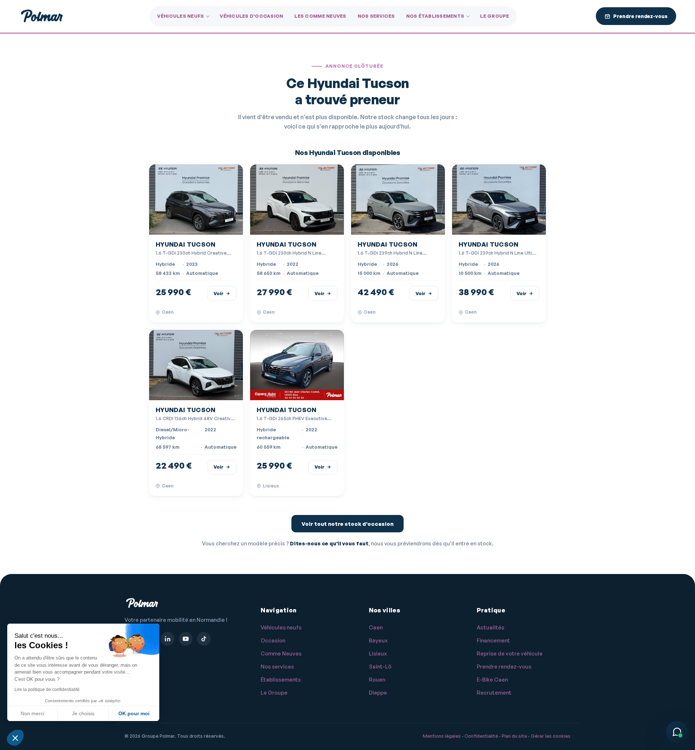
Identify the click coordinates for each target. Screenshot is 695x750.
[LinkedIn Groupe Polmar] (167, 639)
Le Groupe (494, 16)
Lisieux (378, 653)
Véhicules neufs (180, 16)
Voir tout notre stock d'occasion (347, 523)
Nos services (376, 16)
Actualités (490, 627)
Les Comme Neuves (320, 16)
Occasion (273, 640)
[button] (15, 737)
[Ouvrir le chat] (677, 732)
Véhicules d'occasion (251, 16)
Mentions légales (442, 736)
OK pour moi (133, 713)
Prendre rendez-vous (504, 666)
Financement (493, 640)
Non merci (32, 713)
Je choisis (83, 713)
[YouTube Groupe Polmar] (186, 639)
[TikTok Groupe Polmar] (204, 639)
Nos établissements (435, 16)
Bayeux (378, 640)
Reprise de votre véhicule (510, 653)
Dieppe (378, 692)
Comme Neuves (281, 653)
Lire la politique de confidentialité (47, 689)
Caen (376, 627)
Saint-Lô (380, 666)
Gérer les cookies (550, 736)
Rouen (377, 679)
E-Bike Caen (492, 679)
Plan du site (514, 736)
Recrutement (494, 692)
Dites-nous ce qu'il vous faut (329, 543)
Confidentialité (481, 736)
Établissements (281, 679)
